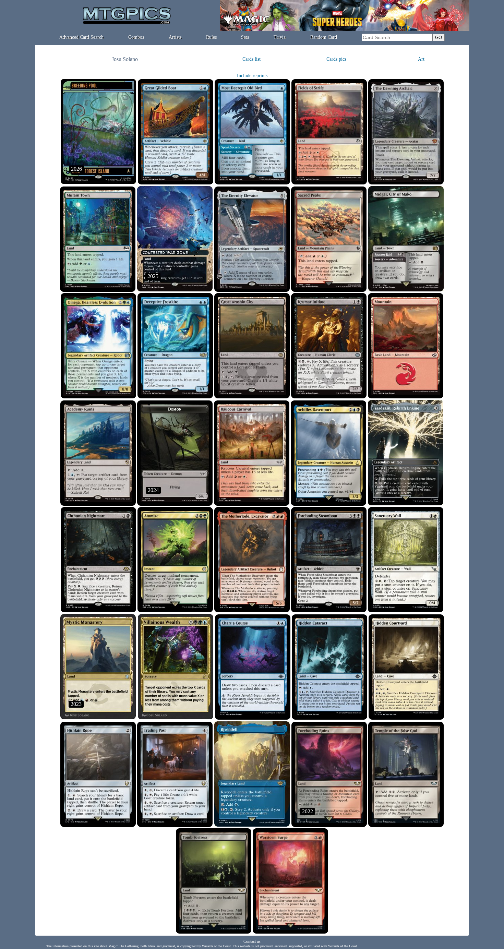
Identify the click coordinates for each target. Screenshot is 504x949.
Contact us (252, 941)
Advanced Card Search (81, 37)
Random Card (323, 37)
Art (421, 59)
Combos (136, 37)
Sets (245, 37)
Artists (175, 37)
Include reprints (252, 75)
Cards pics (336, 59)
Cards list (251, 59)
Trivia (280, 37)
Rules (211, 37)
